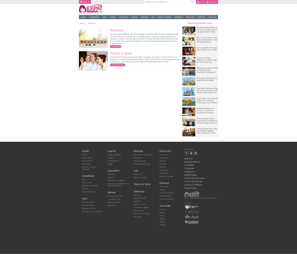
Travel (162, 219)
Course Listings (88, 205)
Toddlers (163, 164)
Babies (162, 161)
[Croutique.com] (191, 222)
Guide (83, 17)
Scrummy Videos (167, 199)
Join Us (202, 2)
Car (153, 17)
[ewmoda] (191, 212)
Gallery (110, 158)
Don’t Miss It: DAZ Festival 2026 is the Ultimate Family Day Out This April (207, 100)
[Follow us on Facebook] (186, 153)
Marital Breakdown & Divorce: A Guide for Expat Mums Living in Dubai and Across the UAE (206, 110)
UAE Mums (164, 173)
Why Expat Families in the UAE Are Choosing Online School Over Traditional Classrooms (207, 90)
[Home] (99, 9)
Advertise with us (192, 162)
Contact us (189, 171)
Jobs (105, 17)
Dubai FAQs (86, 164)
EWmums (190, 17)
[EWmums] (191, 207)
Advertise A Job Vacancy (92, 211)
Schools (111, 177)
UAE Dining (164, 187)
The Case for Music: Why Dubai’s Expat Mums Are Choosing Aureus (207, 40)
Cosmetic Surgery (141, 207)
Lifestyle (144, 17)
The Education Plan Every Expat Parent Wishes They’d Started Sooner (207, 131)
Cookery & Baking (167, 193)
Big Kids (163, 167)
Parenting (164, 170)
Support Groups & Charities (89, 168)
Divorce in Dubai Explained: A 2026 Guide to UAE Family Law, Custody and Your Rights (207, 60)
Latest (110, 164)
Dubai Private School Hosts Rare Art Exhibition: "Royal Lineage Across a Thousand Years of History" (207, 121)
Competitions (113, 161)
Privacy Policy (190, 188)
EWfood (201, 17)
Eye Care (137, 217)
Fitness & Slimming (141, 213)
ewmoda (212, 17)
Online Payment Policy (194, 178)
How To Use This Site (193, 181)
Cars (84, 179)
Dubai (85, 2)
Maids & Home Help (90, 185)
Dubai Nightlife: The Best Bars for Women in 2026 (207, 49)
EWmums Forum (166, 176)
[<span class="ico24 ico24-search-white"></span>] (192, 2)
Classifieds (94, 17)
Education (123, 17)
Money (134, 17)
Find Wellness (115, 46)
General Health (140, 198)
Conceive (164, 155)
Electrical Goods (88, 192)
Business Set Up (114, 202)
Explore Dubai (87, 161)
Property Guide (114, 199)
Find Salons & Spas (117, 65)
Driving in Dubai (140, 177)
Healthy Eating (165, 196)
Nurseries (111, 174)
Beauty (162, 212)
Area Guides (87, 158)
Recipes (163, 190)
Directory (137, 195)
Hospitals (137, 201)
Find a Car (138, 174)
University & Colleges (116, 180)
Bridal (162, 222)
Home (162, 215)
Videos (162, 225)
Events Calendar (114, 155)
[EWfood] (191, 217)
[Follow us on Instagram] (196, 153)
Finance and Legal (115, 196)
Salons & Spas (164, 17)
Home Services (140, 161)
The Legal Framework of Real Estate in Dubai (207, 79)
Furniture (85, 189)
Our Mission (189, 165)
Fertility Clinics (139, 204)
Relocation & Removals (143, 155)
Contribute (189, 168)
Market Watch (190, 175)
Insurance (112, 205)
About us (188, 158)
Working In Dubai (88, 208)
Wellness (178, 17)
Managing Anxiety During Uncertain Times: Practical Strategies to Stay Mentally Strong (207, 70)
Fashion (163, 209)
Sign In (212, 2)
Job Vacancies (88, 202)
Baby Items (86, 182)
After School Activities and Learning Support (118, 184)
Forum (84, 155)
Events (113, 17)
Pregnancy (164, 158)
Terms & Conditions (193, 184)
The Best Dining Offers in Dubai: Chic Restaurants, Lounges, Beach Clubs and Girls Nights (207, 30)
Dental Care (139, 210)
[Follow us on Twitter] (191, 153)
